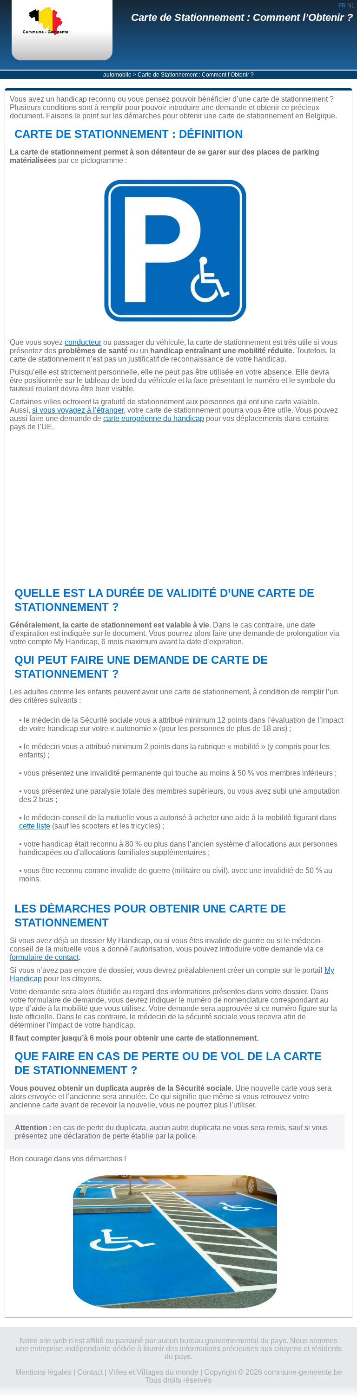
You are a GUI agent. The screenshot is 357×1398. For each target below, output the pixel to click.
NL (351, 5)
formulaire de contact (44, 957)
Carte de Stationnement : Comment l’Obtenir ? (242, 17)
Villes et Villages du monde (153, 1372)
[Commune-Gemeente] (53, 22)
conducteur (83, 342)
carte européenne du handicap (153, 418)
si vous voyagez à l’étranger (78, 410)
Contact (90, 1372)
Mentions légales (43, 1372)
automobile (117, 74)
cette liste (34, 826)
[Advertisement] (175, 509)
